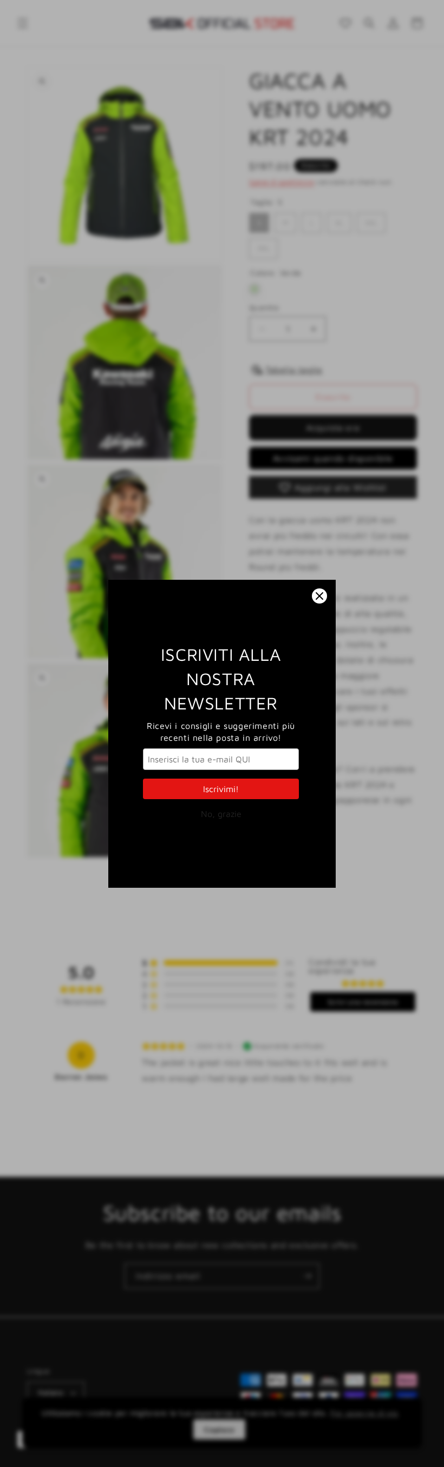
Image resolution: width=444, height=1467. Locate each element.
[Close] (319, 596)
